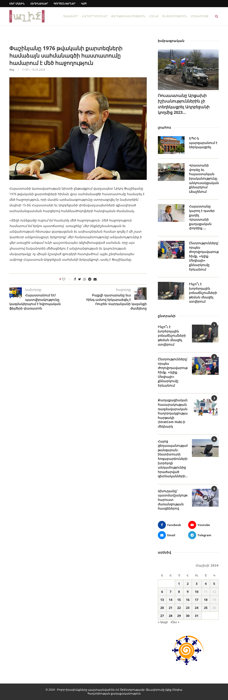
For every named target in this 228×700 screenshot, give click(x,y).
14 (170, 600)
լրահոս (164, 127)
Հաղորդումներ (95, 16)
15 (179, 600)
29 (179, 616)
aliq (11, 70)
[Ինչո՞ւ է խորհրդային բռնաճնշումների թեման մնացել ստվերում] (171, 291)
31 (196, 616)
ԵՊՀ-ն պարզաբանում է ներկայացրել (203, 142)
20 (162, 608)
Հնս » (175, 622)
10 (196, 591)
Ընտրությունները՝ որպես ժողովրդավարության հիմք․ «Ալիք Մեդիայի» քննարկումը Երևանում (204, 256)
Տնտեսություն (174, 16)
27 (162, 616)
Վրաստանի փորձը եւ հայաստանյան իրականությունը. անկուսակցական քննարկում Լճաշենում (204, 178)
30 (187, 616)
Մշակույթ (199, 16)
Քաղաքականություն (128, 16)
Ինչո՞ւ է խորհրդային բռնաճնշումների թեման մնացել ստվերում (203, 292)
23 (187, 608)
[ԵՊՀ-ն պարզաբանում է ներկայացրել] (171, 145)
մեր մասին (17, 3)
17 (196, 600)
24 (196, 608)
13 (162, 600)
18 (206, 600)
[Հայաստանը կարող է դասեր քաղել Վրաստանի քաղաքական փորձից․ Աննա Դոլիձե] (171, 213)
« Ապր (163, 622)
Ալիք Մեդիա (173, 690)
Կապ (84, 3)
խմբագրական (171, 41)
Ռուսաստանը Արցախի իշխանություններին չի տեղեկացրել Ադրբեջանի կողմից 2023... (184, 104)
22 (179, 608)
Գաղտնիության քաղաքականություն (114, 693)
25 (206, 608)
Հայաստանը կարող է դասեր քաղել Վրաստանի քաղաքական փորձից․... (202, 217)
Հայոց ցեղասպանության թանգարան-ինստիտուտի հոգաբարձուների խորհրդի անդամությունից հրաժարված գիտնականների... (172, 458)
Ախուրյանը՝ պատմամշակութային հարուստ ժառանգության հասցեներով (172, 499)
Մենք (154, 16)
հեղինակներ (39, 3)
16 (187, 600)
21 (170, 608)
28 (170, 616)
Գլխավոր (70, 16)
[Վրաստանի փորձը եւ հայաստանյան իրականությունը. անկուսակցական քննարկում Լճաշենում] (171, 172)
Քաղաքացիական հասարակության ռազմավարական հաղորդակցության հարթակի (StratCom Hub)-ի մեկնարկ (172, 413)
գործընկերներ (64, 3)
